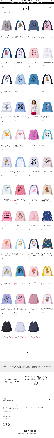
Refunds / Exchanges (7, 419)
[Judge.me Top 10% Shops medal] (36, 383)
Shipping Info (6, 418)
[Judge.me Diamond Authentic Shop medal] (27, 378)
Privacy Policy (6, 423)
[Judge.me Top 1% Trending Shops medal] (45, 378)
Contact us (5, 414)
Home (2, 12)
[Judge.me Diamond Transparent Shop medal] (33, 378)
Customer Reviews (7, 411)
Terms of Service (6, 416)
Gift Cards (5, 421)
